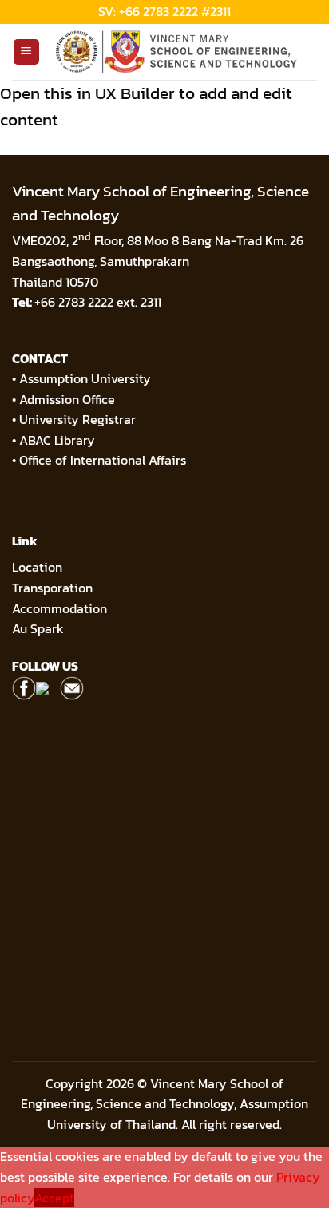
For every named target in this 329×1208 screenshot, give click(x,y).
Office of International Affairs (102, 459)
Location (37, 566)
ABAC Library (57, 440)
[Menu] (27, 52)
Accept (54, 1197)
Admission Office (67, 399)
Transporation (54, 587)
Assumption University (85, 378)
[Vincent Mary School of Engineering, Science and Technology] (179, 52)
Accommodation (61, 608)
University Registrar (77, 419)
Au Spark (38, 628)
